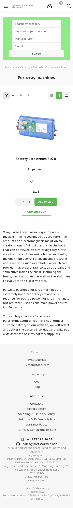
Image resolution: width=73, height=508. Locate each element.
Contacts (36, 403)
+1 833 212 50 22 (39, 439)
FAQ (36, 381)
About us (36, 396)
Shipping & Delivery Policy (36, 414)
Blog (36, 387)
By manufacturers (36, 365)
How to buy (36, 374)
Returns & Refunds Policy (36, 419)
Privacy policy (36, 409)
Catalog (36, 352)
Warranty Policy (36, 424)
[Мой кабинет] (49, 6)
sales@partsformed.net (40, 444)
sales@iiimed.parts (37, 480)
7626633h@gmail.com (36, 477)
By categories (36, 360)
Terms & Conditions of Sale (36, 430)
